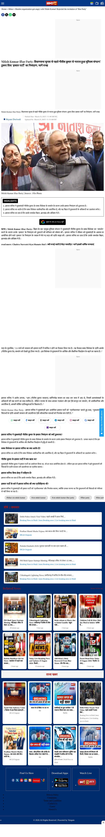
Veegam (71, 820)
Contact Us (52, 803)
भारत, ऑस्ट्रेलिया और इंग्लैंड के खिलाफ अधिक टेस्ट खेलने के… (39, 753)
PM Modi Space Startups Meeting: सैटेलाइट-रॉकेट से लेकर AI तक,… (47, 561)
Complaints (51, 798)
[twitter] (17, 781)
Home (4, 9)
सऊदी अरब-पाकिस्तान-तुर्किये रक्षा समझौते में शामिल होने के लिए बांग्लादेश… (65, 754)
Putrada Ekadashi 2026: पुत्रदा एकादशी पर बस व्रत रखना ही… (44, 546)
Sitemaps (36, 781)
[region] (78, 37)
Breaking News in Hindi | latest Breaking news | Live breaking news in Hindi (48, 520)
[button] (2, 3)
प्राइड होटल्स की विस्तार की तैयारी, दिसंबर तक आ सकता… (89, 753)
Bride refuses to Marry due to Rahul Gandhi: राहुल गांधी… (64, 622)
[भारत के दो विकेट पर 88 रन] (40, 693)
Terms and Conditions (52, 801)
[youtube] (21, 781)
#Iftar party (85, 498)
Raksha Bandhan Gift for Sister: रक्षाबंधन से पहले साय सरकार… (14, 661)
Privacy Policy (52, 795)
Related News (12, 588)
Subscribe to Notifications (102, 421)
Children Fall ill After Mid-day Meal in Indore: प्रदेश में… (90, 622)
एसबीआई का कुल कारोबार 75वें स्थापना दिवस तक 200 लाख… (64, 709)
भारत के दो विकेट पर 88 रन (40, 708)
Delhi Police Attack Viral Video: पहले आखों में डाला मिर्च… (42, 517)
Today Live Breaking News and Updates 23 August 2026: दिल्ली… (39, 661)
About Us (52, 809)
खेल (40, 711)
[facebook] (13, 781)
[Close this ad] (103, 822)
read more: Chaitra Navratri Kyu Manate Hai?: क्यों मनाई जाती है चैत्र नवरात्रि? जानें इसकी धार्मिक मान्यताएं (47, 244)
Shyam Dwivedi (13, 119)
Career (52, 806)
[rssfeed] (30, 781)
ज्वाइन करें (16, 420)
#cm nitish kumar (39, 498)
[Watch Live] (87, 785)
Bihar (11, 9)
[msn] (43, 781)
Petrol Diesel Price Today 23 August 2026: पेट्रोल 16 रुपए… (89, 661)
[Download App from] (61, 782)
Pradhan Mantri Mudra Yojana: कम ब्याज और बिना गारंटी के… (44, 531)
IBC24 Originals (26, 535)
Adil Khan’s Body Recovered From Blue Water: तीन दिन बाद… (62, 661)
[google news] (26, 781)
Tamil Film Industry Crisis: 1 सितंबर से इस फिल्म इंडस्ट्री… (14, 709)
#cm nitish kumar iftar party (63, 498)
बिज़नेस (65, 713)
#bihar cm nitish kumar (16, 498)
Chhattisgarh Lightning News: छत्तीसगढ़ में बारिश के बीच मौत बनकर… (47, 575)
